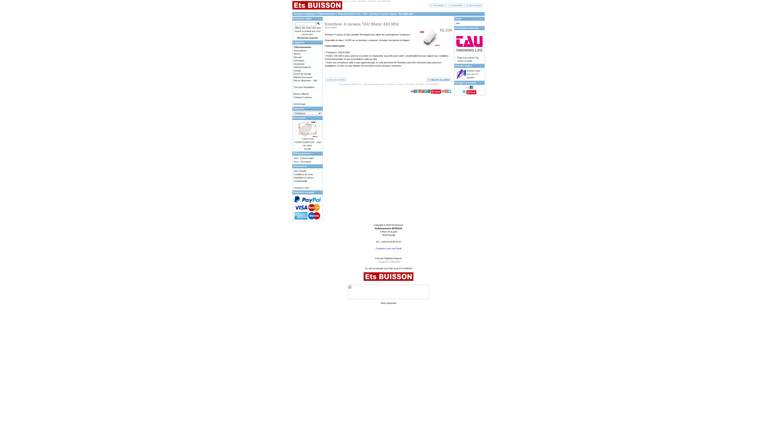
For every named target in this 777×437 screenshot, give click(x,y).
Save (437, 91)
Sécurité (298, 57)
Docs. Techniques (302, 161)
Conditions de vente (303, 174)
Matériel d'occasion (303, 77)
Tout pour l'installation (304, 87)
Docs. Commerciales (304, 158)
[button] (437, 5)
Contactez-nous (301, 188)
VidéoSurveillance (302, 67)
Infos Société (300, 171)
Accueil (298, 14)
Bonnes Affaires (301, 94)
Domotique (299, 60)
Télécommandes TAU (349, 14)
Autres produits (464, 61)
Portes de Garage (302, 74)
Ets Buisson (397, 225)
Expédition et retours (304, 177)
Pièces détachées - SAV (305, 80)
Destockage (300, 104)
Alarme (297, 54)
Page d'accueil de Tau (468, 57)
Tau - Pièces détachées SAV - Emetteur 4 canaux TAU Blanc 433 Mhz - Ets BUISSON (398, 84)
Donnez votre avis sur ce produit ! (473, 74)
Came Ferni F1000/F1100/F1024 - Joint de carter (307, 142)
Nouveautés (299, 118)
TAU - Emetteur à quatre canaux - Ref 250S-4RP (388, 14)
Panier (458, 18)
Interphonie (299, 64)
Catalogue (310, 14)
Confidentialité (300, 181)
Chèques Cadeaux (303, 97)
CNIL (390, 268)
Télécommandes (326, 14)
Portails (297, 70)
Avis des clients (463, 66)
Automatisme (300, 50)
